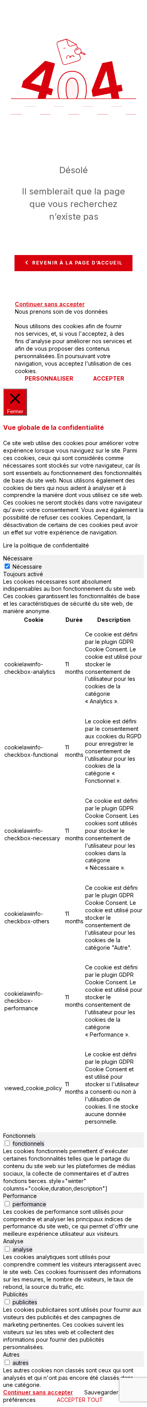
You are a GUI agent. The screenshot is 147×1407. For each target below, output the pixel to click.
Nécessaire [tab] (18, 558)
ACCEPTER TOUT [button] (80, 1399)
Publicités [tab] (15, 1294)
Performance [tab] (20, 1196)
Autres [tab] (11, 1354)
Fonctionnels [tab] (19, 1135)
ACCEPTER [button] (108, 378)
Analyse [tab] (13, 1241)
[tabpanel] (73, 855)
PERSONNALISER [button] (49, 378)
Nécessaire (27, 566)
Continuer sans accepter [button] (50, 304)
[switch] (7, 1143)
